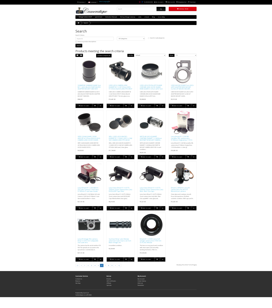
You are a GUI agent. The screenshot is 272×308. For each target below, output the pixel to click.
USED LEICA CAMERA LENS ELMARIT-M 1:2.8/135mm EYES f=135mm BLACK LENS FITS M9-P (120, 87)
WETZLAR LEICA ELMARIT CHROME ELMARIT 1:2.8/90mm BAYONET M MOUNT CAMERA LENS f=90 (151, 138)
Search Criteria (79, 35)
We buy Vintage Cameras (127, 17)
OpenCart (86, 293)
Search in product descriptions (87, 41)
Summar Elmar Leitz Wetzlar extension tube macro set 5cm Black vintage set (120, 240)
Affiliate (109, 283)
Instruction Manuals (111, 17)
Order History (142, 281)
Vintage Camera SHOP (85, 17)
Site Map (78, 283)
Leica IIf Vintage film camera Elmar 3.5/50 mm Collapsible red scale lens (88, 240)
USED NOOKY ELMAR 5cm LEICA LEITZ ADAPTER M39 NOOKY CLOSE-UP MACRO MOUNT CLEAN (182, 87)
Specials (109, 285)
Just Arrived (98, 17)
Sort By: (130, 55)
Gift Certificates (111, 281)
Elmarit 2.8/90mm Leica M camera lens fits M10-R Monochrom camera (180, 189)
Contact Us (78, 279)
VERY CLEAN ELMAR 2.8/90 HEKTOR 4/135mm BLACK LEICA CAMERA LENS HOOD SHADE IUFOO (89, 138)
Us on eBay (161, 17)
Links (139, 17)
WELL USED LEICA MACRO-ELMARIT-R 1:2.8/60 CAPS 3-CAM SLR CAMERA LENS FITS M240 (120, 138)
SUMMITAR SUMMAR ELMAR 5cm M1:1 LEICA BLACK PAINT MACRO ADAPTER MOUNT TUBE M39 (89, 87)
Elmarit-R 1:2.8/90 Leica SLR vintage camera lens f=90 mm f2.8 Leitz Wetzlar (150, 240)
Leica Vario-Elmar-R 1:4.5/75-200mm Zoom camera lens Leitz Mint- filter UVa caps (151, 189)
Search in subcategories (157, 38)
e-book (146, 17)
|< (77, 265)
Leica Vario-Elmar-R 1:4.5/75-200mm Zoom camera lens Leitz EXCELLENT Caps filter (120, 189)
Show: (171, 55)
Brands (109, 279)
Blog (153, 17)
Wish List (140, 283)
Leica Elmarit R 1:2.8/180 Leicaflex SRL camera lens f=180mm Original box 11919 (181, 138)
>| (119, 265)
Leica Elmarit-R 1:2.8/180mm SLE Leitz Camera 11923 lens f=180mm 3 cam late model (88, 189)
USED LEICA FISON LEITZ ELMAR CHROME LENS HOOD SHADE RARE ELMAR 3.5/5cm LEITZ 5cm (151, 87)
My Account (141, 279)
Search (86, 23)
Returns (77, 281)
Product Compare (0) (104, 55)
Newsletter (141, 285)
